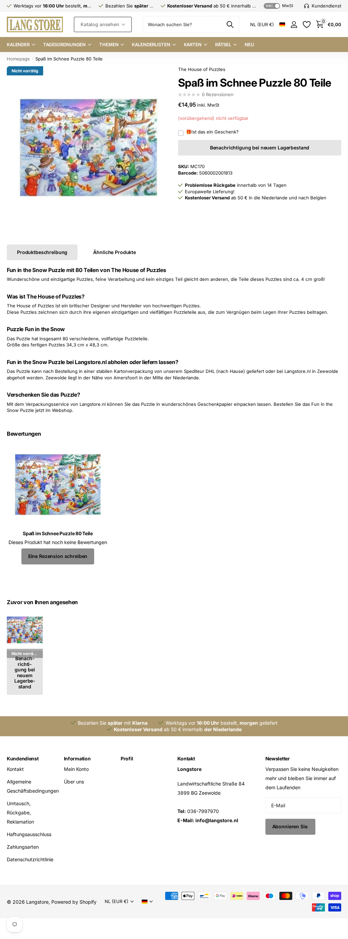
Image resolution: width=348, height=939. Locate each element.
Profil (127, 758)
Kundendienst (23, 758)
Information (77, 758)
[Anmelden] (294, 24)
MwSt (279, 5)
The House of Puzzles (201, 69)
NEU (249, 44)
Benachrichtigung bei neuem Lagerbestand (260, 147)
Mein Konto (76, 769)
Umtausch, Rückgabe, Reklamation (20, 812)
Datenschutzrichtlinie (30, 859)
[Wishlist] (306, 24)
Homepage (18, 58)
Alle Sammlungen (21, 45)
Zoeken (230, 24)
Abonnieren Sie (290, 826)
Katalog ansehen (101, 24)
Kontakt (15, 769)
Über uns (74, 781)
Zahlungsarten (23, 847)
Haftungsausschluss (29, 834)
